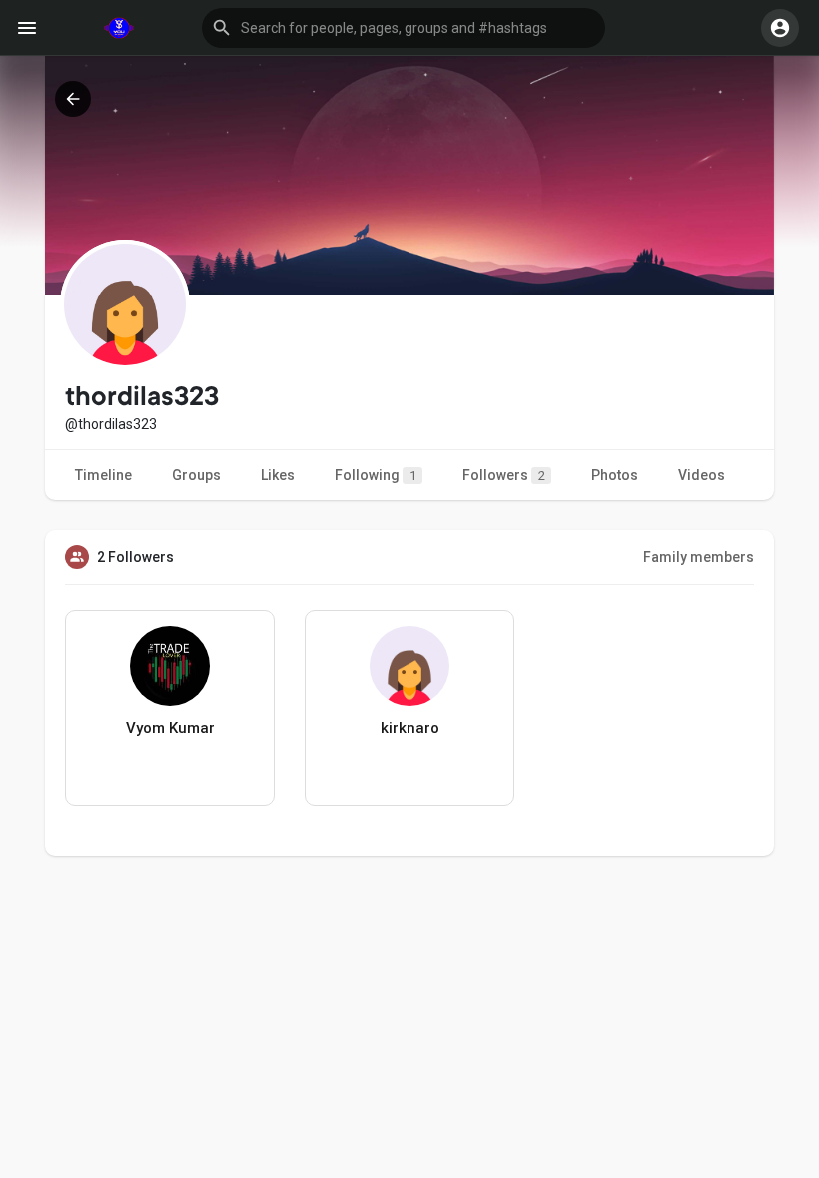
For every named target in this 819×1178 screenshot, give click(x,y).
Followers (503, 475)
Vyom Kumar (170, 728)
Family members (698, 557)
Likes (278, 475)
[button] (403, 28)
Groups (196, 475)
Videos (701, 475)
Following (375, 475)
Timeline (103, 475)
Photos (614, 475)
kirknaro (410, 728)
